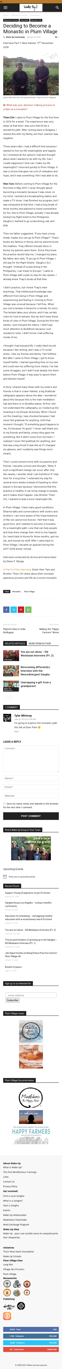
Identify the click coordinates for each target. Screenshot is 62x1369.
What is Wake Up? (12, 1167)
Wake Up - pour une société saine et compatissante (30, 1233)
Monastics (16, 591)
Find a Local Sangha (13, 1195)
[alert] (31, 877)
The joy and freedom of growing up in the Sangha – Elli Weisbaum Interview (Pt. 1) (31, 941)
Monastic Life (36, 20)
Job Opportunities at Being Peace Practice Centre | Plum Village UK (31, 955)
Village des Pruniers (13, 1269)
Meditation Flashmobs (15, 1219)
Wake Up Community (15, 37)
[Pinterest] (21, 610)
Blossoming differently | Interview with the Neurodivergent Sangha (35, 670)
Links (6, 1176)
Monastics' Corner (20, 15)
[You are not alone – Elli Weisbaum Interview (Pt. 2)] (11, 655)
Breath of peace (13, 967)
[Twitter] (13, 610)
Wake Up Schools (12, 1256)
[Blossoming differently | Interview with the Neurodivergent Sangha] (11, 670)
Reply (16, 731)
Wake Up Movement (8, 689)
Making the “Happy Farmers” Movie (49, 631)
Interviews (35, 15)
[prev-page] (5, 698)
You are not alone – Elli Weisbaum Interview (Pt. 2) (30, 930)
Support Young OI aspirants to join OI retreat (27, 893)
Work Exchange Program (16, 1224)
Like (55, 1329)
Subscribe (12, 1000)
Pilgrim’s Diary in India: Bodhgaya (14, 631)
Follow (53, 1336)
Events (6, 1210)
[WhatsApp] (28, 610)
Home (6, 15)
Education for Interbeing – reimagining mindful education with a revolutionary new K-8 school (28, 918)
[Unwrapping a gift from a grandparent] (11, 686)
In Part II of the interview (17, 569)
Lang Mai (8, 1264)
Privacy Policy (10, 1186)
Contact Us (9, 1181)
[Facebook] (6, 610)
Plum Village (29, 591)
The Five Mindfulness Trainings (20, 1172)
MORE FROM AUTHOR (40, 643)
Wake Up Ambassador (15, 1215)
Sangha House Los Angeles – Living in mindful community (28, 904)
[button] (5, 7)
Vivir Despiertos (11, 1237)
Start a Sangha (11, 1205)
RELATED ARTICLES (15, 643)
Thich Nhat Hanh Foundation (18, 1251)
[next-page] (10, 698)
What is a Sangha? (13, 1200)
